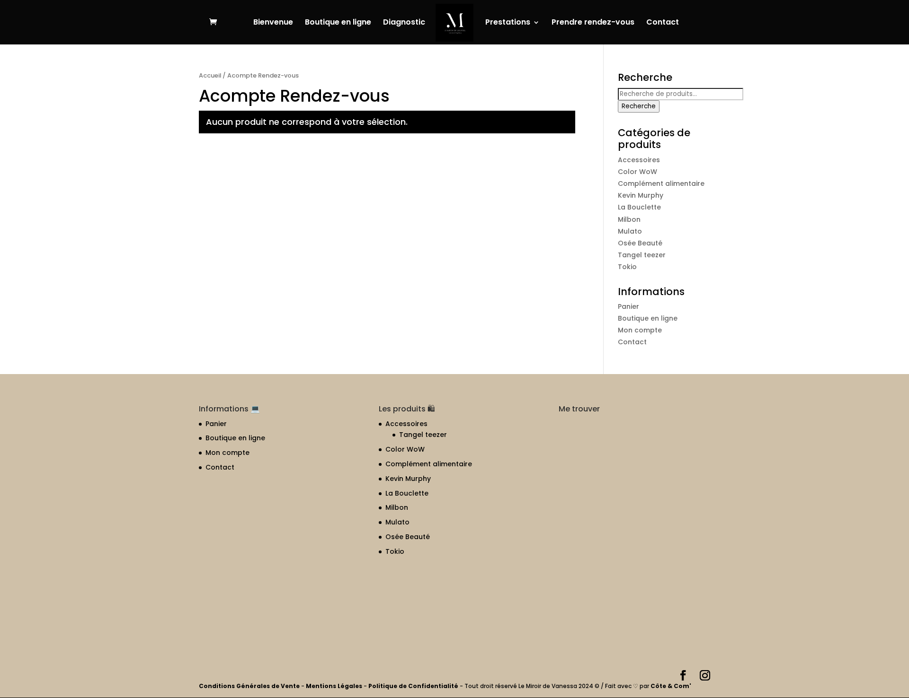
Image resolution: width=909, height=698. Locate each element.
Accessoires (639, 160)
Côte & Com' (671, 686)
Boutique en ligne (338, 23)
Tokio (627, 266)
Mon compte (640, 330)
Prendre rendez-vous (593, 23)
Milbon (629, 219)
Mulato (630, 231)
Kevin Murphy (640, 195)
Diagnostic (404, 23)
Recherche (639, 106)
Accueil (210, 75)
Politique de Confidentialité (414, 686)
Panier (628, 306)
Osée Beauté (640, 243)
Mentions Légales (334, 686)
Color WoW (637, 171)
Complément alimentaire (661, 183)
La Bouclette (639, 207)
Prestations (507, 23)
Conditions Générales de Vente (250, 686)
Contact (662, 23)
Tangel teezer (642, 255)
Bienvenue (273, 23)
